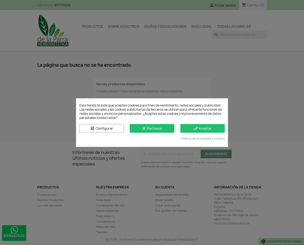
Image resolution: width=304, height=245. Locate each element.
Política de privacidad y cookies (203, 138)
